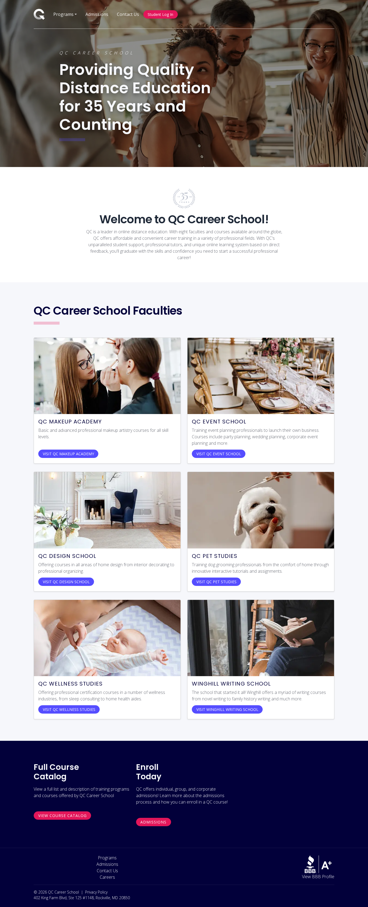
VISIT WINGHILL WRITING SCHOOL (227, 709)
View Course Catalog (62, 815)
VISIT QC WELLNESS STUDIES (69, 709)
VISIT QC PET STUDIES (216, 581)
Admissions (96, 14)
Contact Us (128, 14)
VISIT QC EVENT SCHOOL (218, 453)
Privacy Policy (96, 892)
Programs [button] (63, 14)
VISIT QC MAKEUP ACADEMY (68, 453)
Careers (107, 877)
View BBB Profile (318, 877)
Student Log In (160, 14)
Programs (107, 858)
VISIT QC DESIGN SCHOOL (66, 581)
